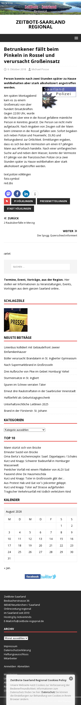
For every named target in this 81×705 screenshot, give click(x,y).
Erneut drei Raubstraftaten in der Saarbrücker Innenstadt (40, 391)
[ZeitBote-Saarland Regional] (40, 12)
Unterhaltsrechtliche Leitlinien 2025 (26, 404)
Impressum (10, 646)
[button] (75, 38)
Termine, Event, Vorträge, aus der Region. (34, 279)
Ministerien (10, 674)
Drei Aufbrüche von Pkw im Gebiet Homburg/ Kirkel (36, 371)
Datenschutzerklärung (17, 650)
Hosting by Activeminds (17, 617)
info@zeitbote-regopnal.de (28, 621)
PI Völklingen (23, 201)
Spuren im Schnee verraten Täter (25, 384)
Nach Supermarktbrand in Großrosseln (28, 365)
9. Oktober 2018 (16, 69)
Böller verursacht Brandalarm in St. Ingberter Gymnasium (40, 358)
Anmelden (10, 666)
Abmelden (23, 666)
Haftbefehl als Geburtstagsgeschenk (27, 397)
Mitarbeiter (10, 658)
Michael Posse (40, 69)
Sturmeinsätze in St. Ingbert (21, 378)
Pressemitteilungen (53, 201)
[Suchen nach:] (41, 266)
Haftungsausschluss (16, 654)
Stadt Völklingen (19, 208)
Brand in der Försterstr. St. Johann (25, 411)
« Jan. (7, 568)
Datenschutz (48, 692)
